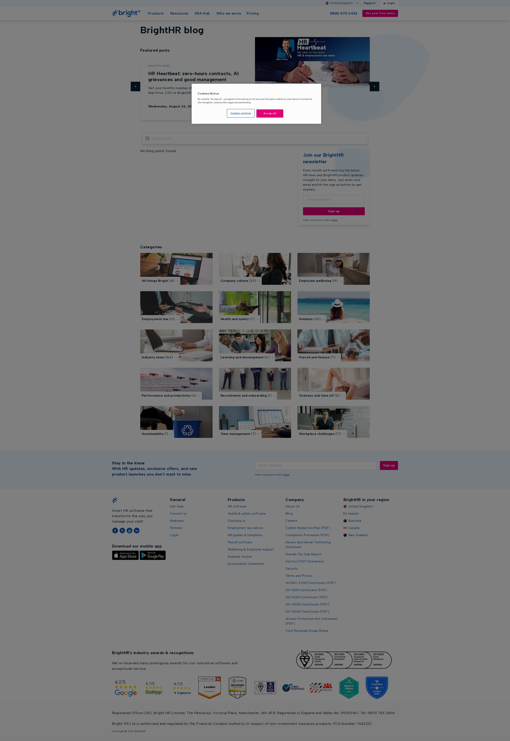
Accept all (270, 113)
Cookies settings (240, 113)
